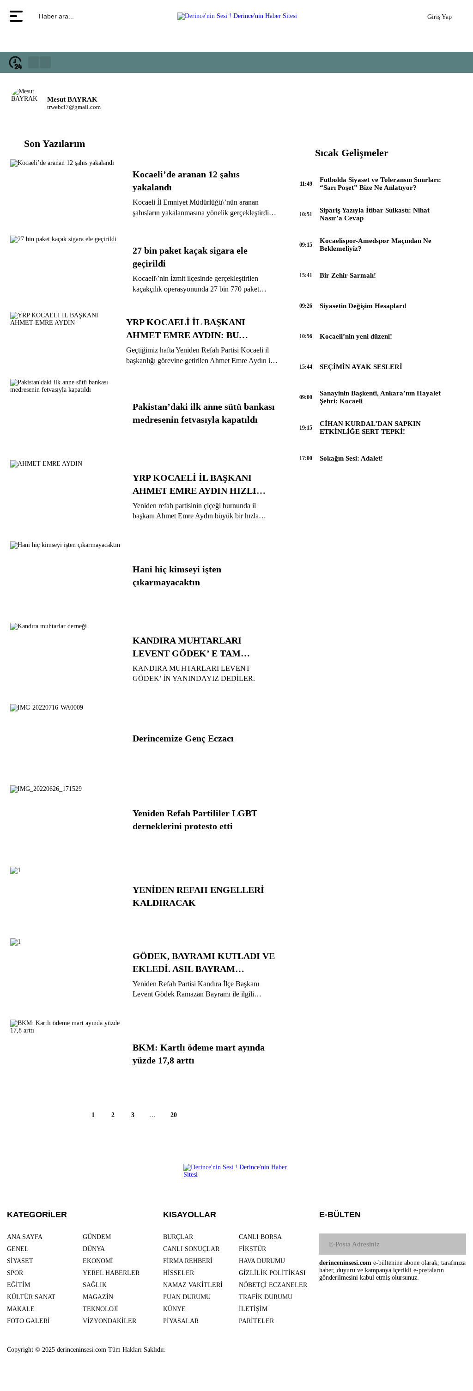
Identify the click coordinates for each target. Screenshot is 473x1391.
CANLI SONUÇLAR (191, 1248)
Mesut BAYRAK (72, 99)
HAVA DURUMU (262, 1260)
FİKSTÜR (252, 1248)
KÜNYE (174, 1309)
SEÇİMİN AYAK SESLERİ (361, 367)
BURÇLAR (178, 1236)
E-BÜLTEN (340, 1214)
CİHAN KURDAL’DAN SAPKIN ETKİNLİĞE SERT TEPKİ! (370, 427)
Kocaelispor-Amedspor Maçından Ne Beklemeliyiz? (375, 244)
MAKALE (21, 1309)
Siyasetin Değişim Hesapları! (363, 306)
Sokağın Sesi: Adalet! (351, 458)
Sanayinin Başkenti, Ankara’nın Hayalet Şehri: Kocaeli (380, 397)
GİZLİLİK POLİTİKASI (272, 1273)
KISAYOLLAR (189, 1214)
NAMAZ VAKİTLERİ (193, 1285)
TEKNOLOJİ (100, 1309)
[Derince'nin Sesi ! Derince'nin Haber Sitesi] (237, 16)
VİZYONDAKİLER (109, 1321)
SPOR (15, 1273)
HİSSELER (178, 1273)
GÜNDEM (97, 1236)
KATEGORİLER (37, 1214)
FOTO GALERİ (28, 1321)
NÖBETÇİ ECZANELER (273, 1285)
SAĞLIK (95, 1285)
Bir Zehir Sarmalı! (348, 275)
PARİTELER (256, 1321)
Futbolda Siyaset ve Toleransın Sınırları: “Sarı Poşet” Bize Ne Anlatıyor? (380, 183)
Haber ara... (55, 16)
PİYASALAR (181, 1321)
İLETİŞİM (253, 1309)
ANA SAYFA (24, 1236)
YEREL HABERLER (111, 1273)
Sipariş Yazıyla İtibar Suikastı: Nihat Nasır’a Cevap (375, 214)
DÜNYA (94, 1248)
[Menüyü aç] (17, 16)
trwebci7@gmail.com (74, 106)
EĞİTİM (18, 1285)
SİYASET (20, 1260)
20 (173, 1115)
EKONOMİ (98, 1260)
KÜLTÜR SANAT (31, 1297)
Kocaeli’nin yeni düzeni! (356, 336)
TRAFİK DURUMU (265, 1297)
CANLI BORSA (260, 1236)
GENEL (18, 1248)
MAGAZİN (98, 1297)
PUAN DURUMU (187, 1297)
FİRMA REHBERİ (187, 1260)
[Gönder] (455, 1244)
